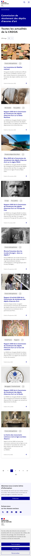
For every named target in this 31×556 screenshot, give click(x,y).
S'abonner (15, 498)
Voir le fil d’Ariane (5, 9)
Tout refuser (15, 549)
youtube (20, 512)
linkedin (7, 512)
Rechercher (24, 2)
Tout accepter (15, 544)
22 (27, 471)
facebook (11, 512)
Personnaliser (15, 553)
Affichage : (5, 38)
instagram (16, 512)
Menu (28, 2)
